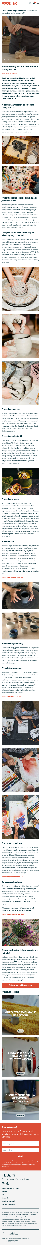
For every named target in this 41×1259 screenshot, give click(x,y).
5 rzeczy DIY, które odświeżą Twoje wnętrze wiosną (20, 1056)
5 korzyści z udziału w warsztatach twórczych (20, 1098)
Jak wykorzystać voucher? (10, 1188)
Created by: (5, 1241)
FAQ (3, 1195)
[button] (37, 3)
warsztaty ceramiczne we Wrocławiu (26, 1214)
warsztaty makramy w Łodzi (18, 1226)
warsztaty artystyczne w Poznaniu (15, 1219)
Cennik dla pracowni (8, 1201)
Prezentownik (21, 11)
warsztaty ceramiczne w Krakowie (11, 1217)
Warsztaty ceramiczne (11, 577)
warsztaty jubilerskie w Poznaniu (26, 1221)
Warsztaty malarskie (10, 696)
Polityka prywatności (8, 1204)
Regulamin (5, 1198)
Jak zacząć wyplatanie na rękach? (20, 1014)
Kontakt (4, 1192)
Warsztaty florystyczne (11, 914)
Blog (14, 11)
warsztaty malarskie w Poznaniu (11, 1223)
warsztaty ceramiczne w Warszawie (22, 1212)
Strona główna (7, 11)
